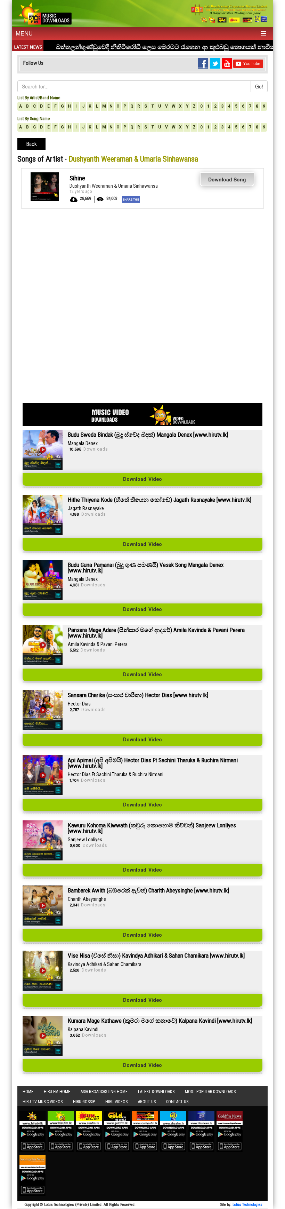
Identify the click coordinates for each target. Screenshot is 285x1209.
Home (28, 1091)
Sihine (77, 178)
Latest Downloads (156, 1091)
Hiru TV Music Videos (43, 1101)
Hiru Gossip (84, 1101)
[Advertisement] (142, 261)
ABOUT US (147, 1101)
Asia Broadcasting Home (104, 1091)
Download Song (227, 179)
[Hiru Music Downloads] (44, 12)
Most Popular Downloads (210, 1091)
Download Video (142, 479)
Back (31, 144)
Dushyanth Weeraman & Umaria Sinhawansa (114, 186)
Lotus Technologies (247, 1204)
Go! (259, 86)
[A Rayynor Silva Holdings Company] (229, 13)
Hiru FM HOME (57, 1091)
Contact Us (177, 1101)
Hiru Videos (116, 1101)
